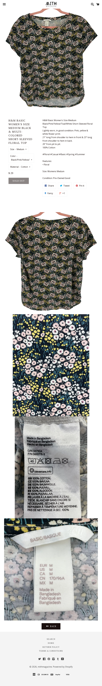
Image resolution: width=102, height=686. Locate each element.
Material (14, 166)
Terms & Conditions (51, 651)
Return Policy (51, 647)
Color (13, 156)
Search (51, 639)
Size (12, 149)
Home (51, 643)
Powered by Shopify (63, 666)
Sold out (19, 180)
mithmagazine (45, 666)
